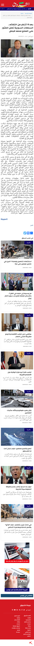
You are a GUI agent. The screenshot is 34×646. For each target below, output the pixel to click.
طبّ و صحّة (28, 628)
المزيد (2, 5)
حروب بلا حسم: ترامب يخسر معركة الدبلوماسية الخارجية (18, 488)
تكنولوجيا (28, 620)
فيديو (18, 630)
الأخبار (29, 9)
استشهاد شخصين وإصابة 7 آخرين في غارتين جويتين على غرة (17, 262)
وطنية (18, 618)
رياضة (29, 626)
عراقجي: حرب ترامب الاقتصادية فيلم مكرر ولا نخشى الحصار (18, 335)
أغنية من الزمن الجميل (27, 635)
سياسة (18, 632)
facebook (22, 610)
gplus (17, 610)
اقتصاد (29, 618)
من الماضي (28, 632)
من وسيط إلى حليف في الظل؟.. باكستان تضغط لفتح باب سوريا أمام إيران (18, 296)
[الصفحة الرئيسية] (20, 3)
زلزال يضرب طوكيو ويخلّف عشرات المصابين (19, 411)
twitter (24, 610)
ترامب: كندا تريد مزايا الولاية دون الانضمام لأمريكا (19, 373)
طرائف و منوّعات (16, 628)
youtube (15, 610)
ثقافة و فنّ (17, 620)
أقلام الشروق (27, 616)
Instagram (13, 610)
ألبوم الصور (17, 616)
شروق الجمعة (16, 626)
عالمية (22, 13)
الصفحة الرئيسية (28, 13)
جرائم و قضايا (27, 622)
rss (20, 610)
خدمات (18, 624)
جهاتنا (18, 622)
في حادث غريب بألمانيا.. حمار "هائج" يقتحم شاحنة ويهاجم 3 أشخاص (18, 526)
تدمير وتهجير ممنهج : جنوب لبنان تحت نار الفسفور (17, 449)
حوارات (29, 624)
